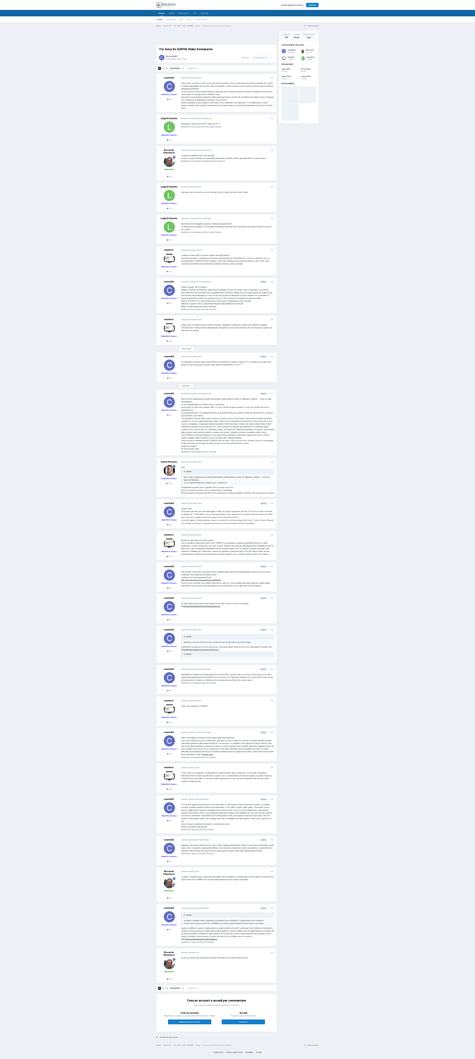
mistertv (291, 57)
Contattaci (249, 1052)
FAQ (181, 19)
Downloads (171, 19)
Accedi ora (243, 1022)
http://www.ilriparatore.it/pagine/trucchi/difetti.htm (201, 580)
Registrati (312, 5)
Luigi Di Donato (312, 57)
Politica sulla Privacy (234, 1052)
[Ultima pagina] (183, 68)
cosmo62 (291, 50)
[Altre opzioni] (272, 77)
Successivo (175, 68)
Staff (189, 19)
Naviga (162, 13)
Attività (171, 13)
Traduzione (218, 1052)
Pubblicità (204, 13)
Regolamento (184, 13)
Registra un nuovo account (189, 1022)
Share (246, 58)
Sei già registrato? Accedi (292, 5)
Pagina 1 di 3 (193, 68)
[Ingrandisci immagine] (200, 606)
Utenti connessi (201, 19)
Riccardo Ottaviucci (314, 50)
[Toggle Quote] (185, 471)
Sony (185, 59)
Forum (159, 19)
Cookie (259, 1052)
